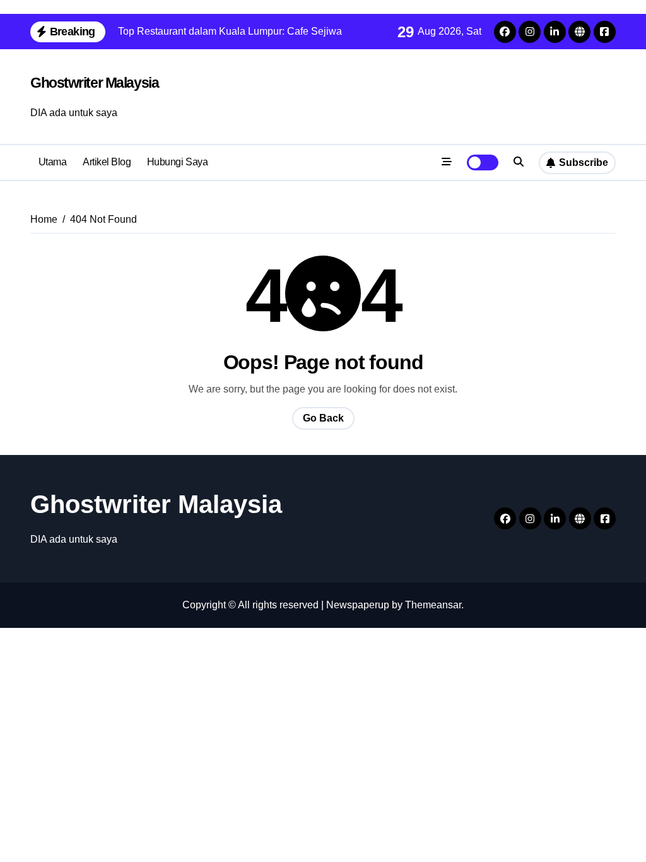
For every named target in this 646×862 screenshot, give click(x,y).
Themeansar (433, 604)
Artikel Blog (107, 161)
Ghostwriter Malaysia (94, 82)
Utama (52, 161)
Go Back (323, 418)
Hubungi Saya (177, 161)
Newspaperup (357, 604)
